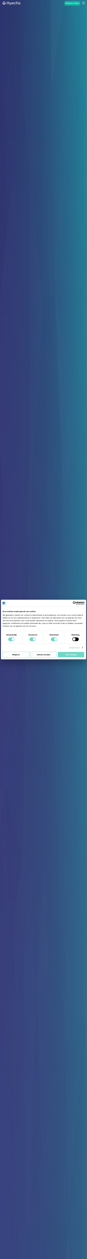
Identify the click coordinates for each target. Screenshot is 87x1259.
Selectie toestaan (43, 654)
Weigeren (16, 654)
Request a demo (72, 3)
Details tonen (74, 648)
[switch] (33, 639)
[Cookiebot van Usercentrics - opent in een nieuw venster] (74, 603)
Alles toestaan (71, 654)
